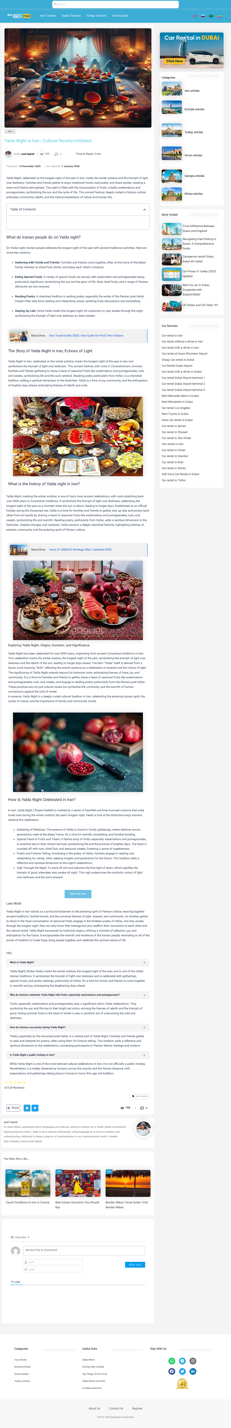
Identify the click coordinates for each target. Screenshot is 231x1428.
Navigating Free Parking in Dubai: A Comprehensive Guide (199, 244)
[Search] (55, 4)
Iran (10, 131)
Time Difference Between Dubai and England (199, 228)
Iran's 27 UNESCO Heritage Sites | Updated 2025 (80, 550)
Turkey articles (194, 132)
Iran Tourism (142, 1096)
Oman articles (193, 155)
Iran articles (192, 91)
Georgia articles (194, 176)
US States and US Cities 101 (200, 305)
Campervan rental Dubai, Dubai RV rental (198, 259)
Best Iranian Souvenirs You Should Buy (77, 1205)
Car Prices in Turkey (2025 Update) (199, 274)
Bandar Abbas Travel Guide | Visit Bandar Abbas (127, 1205)
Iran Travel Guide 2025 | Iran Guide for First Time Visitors (86, 336)
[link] (195, 16)
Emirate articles (194, 109)
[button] (144, 209)
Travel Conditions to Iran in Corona (27, 1202)
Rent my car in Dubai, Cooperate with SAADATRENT (196, 290)
